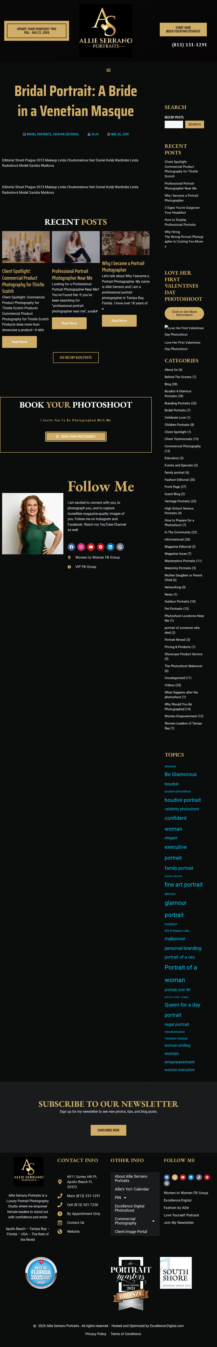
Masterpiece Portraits (180, 561)
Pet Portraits (173, 609)
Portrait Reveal (175, 640)
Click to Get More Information (184, 313)
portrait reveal (172, 997)
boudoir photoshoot (178, 791)
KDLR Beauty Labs (177, 931)
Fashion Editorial (66, 134)
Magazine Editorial (178, 547)
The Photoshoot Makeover (183, 666)
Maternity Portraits (178, 568)
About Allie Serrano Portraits (131, 1178)
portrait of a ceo (180, 957)
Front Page (172, 487)
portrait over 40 (177, 990)
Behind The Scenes (178, 377)
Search (194, 124)
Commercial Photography (183, 446)
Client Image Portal (131, 1231)
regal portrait (177, 1024)
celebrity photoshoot (182, 809)
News (169, 594)
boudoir (172, 783)
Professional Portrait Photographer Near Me (72, 274)
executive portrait (176, 852)
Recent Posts (174, 117)
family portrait (175, 472)
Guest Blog (172, 494)
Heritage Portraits (177, 501)
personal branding (183, 948)
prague (185, 997)
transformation (175, 1032)
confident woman (176, 823)
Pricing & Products (178, 647)
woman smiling (177, 1045)
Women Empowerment (181, 716)
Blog (168, 384)
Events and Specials (179, 465)
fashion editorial (173, 876)
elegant (171, 838)
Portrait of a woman (181, 974)
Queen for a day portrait (182, 1010)
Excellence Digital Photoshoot (129, 1208)
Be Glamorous (181, 774)
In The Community (178, 532)
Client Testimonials (178, 439)
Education (172, 458)
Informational (174, 539)
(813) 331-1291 (189, 44)
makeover (175, 938)
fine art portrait (184, 884)
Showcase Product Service (183, 654)
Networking (173, 587)
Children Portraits (177, 425)
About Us (171, 370)
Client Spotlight (175, 432)
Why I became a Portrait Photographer (123, 266)
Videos (170, 685)
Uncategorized (175, 678)
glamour (170, 894)
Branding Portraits (177, 403)
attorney (170, 766)
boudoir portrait (183, 800)
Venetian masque (176, 1038)
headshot (171, 924)
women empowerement (180, 1058)
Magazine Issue (176, 554)
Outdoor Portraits (177, 601)
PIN (118, 1197)
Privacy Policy (95, 1334)
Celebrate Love (175, 417)
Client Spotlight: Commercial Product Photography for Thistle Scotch (23, 281)
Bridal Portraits (39, 134)
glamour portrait (175, 908)
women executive (180, 1070)
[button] (108, 70)
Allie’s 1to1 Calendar (132, 1189)
